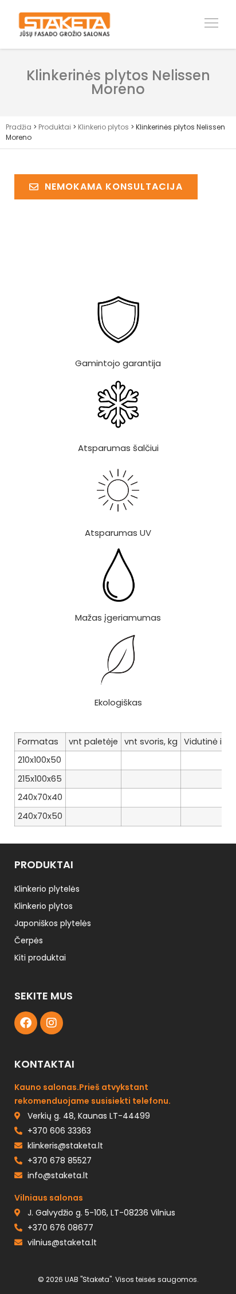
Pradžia (19, 127)
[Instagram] (51, 1022)
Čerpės (28, 940)
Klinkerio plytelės (47, 889)
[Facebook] (25, 1022)
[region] (118, 1203)
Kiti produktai (40, 957)
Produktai (54, 127)
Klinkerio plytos (103, 127)
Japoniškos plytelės (52, 923)
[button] (211, 24)
